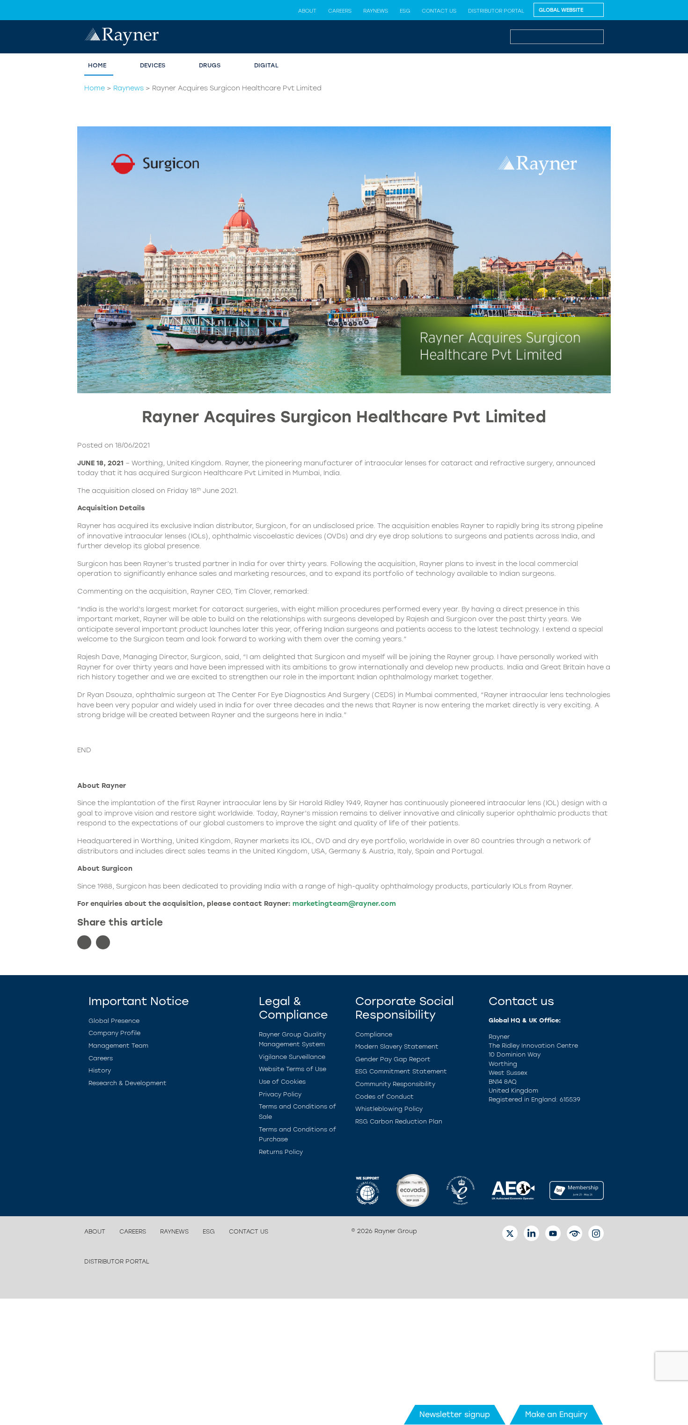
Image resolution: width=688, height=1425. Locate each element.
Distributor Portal (496, 10)
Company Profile (114, 1032)
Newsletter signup (454, 1414)
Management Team (118, 1045)
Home (97, 65)
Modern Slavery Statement (397, 1046)
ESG (405, 10)
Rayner (89, 526)
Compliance (373, 1034)
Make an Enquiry (556, 1414)
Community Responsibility (395, 1083)
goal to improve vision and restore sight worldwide (165, 813)
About (307, 10)
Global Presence (113, 1020)
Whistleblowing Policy (389, 1108)
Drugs (209, 65)
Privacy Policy (280, 1094)
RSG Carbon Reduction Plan (398, 1121)
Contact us (439, 10)
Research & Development (127, 1083)
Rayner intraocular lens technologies (547, 694)
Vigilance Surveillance (292, 1056)
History (99, 1070)
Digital (266, 65)
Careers (339, 10)
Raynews (375, 10)
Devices (152, 65)
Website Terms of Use (292, 1068)
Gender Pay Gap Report (393, 1059)
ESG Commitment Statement (401, 1071)
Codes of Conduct (384, 1096)
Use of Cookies (282, 1081)
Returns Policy (281, 1151)
